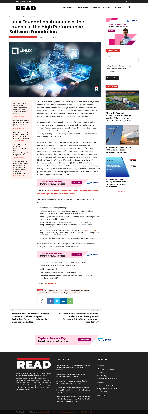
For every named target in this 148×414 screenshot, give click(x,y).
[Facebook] (123, 1)
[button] (129, 7)
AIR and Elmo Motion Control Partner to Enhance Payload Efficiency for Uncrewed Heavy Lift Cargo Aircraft (20, 150)
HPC (61, 290)
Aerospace (100, 382)
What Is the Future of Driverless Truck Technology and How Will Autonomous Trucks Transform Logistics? (20, 109)
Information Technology (31, 17)
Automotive (101, 395)
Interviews (95, 7)
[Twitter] (130, 1)
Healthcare (100, 372)
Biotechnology (102, 375)
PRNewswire (50, 283)
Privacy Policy (52, 412)
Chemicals (100, 366)
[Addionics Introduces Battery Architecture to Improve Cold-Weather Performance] (122, 167)
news (55, 293)
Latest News (82, 7)
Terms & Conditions (91, 412)
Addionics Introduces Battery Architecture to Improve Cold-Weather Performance (21, 135)
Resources (119, 7)
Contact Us (43, 412)
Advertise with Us (78, 412)
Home (11, 17)
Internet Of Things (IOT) (105, 385)
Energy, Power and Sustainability (108, 388)
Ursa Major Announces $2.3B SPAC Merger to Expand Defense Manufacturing (21, 123)
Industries (67, 7)
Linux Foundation (92, 230)
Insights (106, 7)
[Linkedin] (126, 1)
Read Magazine (65, 293)
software (76, 293)
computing (53, 290)
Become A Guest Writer (65, 412)
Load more (121, 191)
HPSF (67, 290)
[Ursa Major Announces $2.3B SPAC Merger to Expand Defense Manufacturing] (122, 135)
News (34, 37)
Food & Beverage (103, 392)
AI (45, 290)
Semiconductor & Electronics (107, 379)
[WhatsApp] (70, 301)
